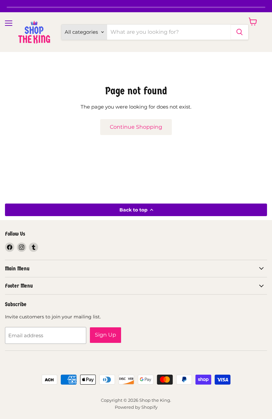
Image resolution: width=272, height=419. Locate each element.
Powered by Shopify (136, 407)
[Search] (239, 32)
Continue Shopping (136, 127)
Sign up (105, 335)
